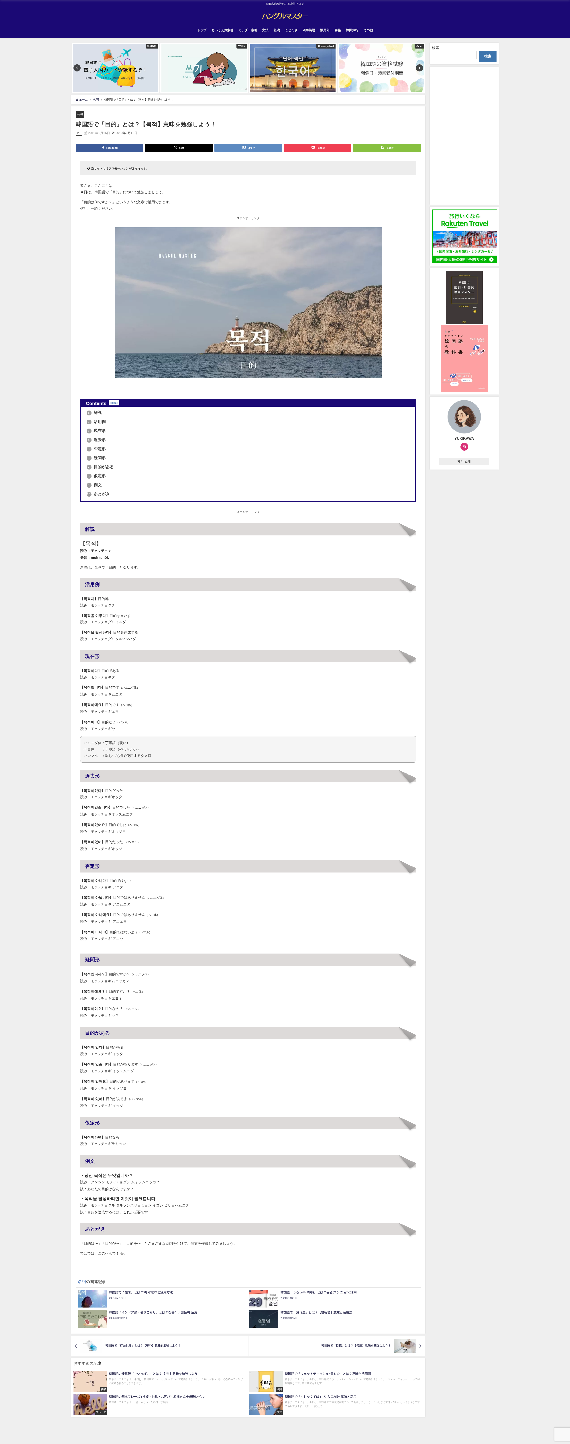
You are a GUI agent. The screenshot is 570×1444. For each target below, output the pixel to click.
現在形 (97, 431)
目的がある (101, 467)
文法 (265, 30)
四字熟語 (309, 30)
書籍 (338, 30)
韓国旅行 (352, 30)
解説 (95, 413)
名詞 (80, 114)
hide (114, 402)
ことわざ (291, 30)
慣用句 (325, 30)
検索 (435, 47)
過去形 (97, 440)
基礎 (277, 30)
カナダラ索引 (247, 30)
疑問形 (97, 458)
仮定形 (97, 476)
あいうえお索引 (222, 30)
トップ (201, 30)
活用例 (97, 422)
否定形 (97, 449)
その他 (368, 30)
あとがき (98, 494)
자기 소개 (464, 461)
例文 (95, 485)
